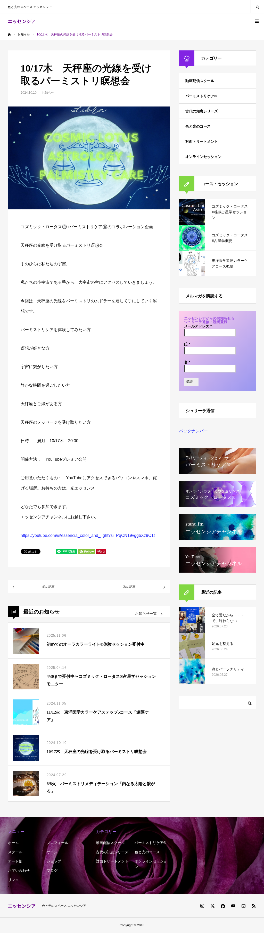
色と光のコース (198, 126)
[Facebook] (222, 905)
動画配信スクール (199, 81)
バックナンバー (193, 431)
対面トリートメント (201, 141)
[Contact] (243, 905)
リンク (13, 880)
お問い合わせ (19, 870)
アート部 (15, 861)
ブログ (52, 870)
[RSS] (253, 905)
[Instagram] (202, 905)
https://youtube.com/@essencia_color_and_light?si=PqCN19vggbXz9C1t (88, 535)
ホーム (13, 843)
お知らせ (48, 92)
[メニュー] (256, 21)
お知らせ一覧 (146, 614)
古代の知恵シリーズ (201, 111)
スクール (15, 852)
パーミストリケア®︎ (201, 96)
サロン (52, 852)
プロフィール (57, 843)
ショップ (54, 861)
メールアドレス (198, 326)
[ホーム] (9, 34)
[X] (212, 905)
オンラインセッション (203, 157)
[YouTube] (233, 905)
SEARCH (257, 6)
